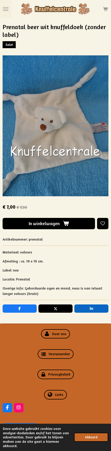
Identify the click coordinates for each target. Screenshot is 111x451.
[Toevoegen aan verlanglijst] (102, 223)
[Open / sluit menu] (5, 9)
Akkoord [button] (91, 437)
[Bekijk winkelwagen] (105, 9)
